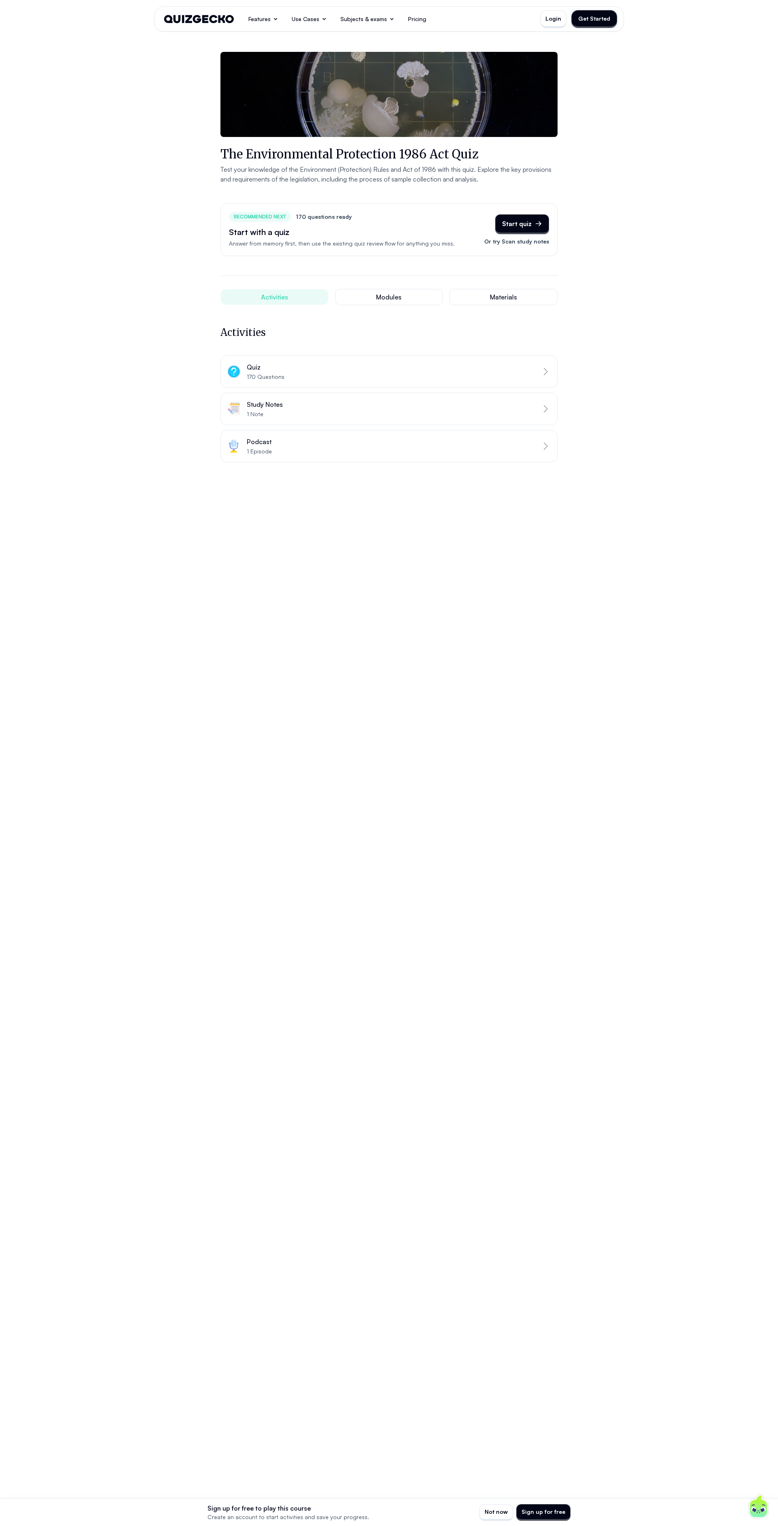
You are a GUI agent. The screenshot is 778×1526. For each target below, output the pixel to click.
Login (553, 18)
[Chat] (759, 1507)
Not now (496, 1511)
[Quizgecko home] (199, 19)
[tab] (274, 297)
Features (259, 18)
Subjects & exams (363, 18)
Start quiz (517, 224)
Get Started (594, 18)
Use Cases (305, 18)
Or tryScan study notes (516, 241)
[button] (389, 371)
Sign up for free (543, 1511)
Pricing (417, 18)
